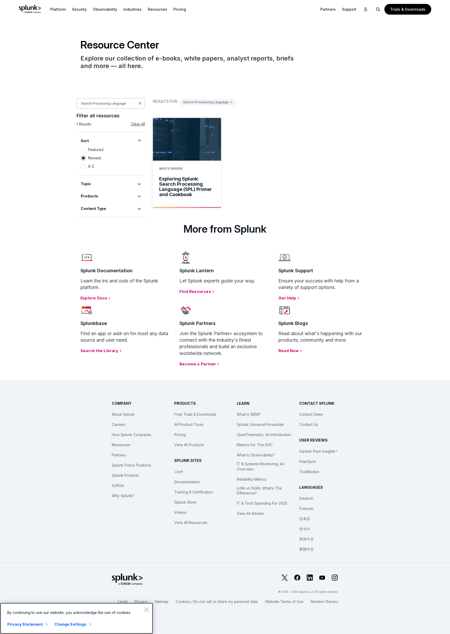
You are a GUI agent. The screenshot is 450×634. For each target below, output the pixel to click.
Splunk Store (185, 502)
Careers (119, 424)
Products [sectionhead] (89, 196)
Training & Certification (193, 492)
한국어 (304, 529)
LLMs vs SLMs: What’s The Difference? (259, 491)
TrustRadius (309, 471)
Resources (157, 9)
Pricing (180, 434)
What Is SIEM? (248, 414)
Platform (58, 9)
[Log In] (365, 9)
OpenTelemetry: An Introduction (264, 434)
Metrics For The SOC (255, 445)
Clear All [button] (138, 124)
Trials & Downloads (408, 9)
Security (79, 9)
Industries (132, 9)
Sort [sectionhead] (85, 140)
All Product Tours (189, 424)
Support (349, 9)
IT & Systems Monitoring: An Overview (260, 466)
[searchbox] (111, 103)
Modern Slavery (324, 601)
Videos (180, 512)
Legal (122, 601)
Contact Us (308, 424)
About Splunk (123, 414)
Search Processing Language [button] (206, 102)
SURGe (118, 485)
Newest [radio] (94, 158)
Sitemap (161, 601)
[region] (76, 618)
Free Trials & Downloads (195, 414)
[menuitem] (58, 9)
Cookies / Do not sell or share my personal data (217, 601)
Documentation (187, 482)
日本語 (304, 518)
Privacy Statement (25, 624)
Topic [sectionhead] (86, 184)
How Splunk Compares (131, 434)
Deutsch (306, 498)
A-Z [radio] (91, 166)
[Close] (146, 609)
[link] (187, 163)
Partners (119, 455)
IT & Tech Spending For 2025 (262, 503)
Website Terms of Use (284, 601)
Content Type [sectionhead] (93, 208)
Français (306, 508)
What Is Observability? (256, 455)
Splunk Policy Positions (131, 465)
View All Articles (250, 513)
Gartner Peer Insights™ (318, 451)
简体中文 (306, 539)
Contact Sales (311, 414)
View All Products (189, 445)
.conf (178, 471)
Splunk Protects (125, 475)
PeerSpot (307, 461)
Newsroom (121, 445)
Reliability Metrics (251, 479)
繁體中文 (306, 549)
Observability (105, 9)
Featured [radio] (95, 149)
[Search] (378, 9)
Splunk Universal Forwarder (260, 424)
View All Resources (190, 522)
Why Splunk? (123, 495)
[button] (58, 9)
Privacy (141, 601)
